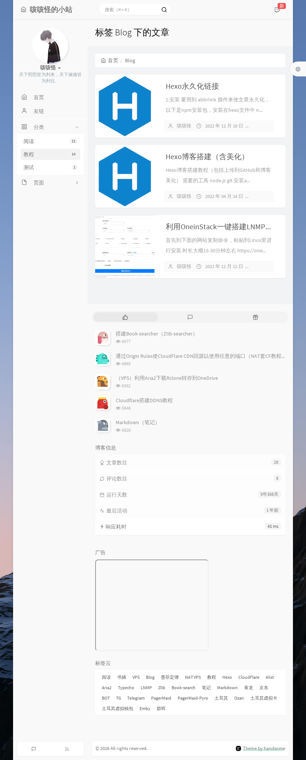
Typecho (126, 687)
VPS (136, 677)
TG (118, 698)
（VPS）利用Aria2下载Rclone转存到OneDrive (167, 378)
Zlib (161, 687)
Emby (145, 708)
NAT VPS (193, 677)
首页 (113, 60)
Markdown (227, 687)
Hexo (227, 677)
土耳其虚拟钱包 (117, 708)
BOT (106, 698)
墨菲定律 (170, 677)
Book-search (184, 687)
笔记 (206, 687)
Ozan (239, 698)
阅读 (49, 141)
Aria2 (107, 687)
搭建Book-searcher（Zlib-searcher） (157, 333)
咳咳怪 (184, 126)
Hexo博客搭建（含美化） (207, 156)
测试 (49, 167)
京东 (263, 687)
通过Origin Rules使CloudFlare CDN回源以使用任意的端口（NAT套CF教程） (201, 356)
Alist (270, 677)
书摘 (121, 677)
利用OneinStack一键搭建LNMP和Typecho (233, 226)
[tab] (125, 317)
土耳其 (221, 698)
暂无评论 (265, 126)
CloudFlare (248, 677)
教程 (49, 154)
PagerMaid (161, 698)
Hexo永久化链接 (192, 86)
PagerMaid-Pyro (193, 698)
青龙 (248, 687)
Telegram (136, 698)
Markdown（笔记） (138, 422)
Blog (150, 677)
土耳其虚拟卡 (263, 698)
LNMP (146, 687)
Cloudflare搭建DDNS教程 (144, 400)
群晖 (161, 708)
